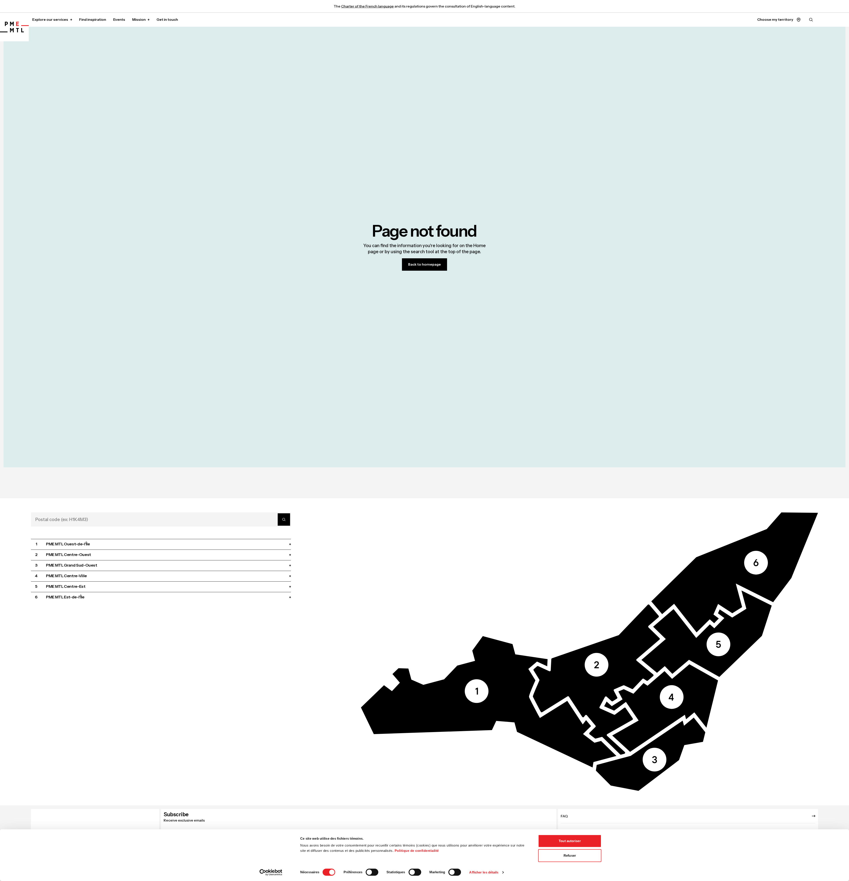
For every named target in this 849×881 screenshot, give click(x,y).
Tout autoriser (570, 841)
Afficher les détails (483, 872)
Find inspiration (92, 19)
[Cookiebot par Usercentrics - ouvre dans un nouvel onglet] (271, 872)
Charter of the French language (367, 6)
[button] (488, 701)
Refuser (570, 855)
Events (119, 19)
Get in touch (167, 19)
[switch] (372, 872)
